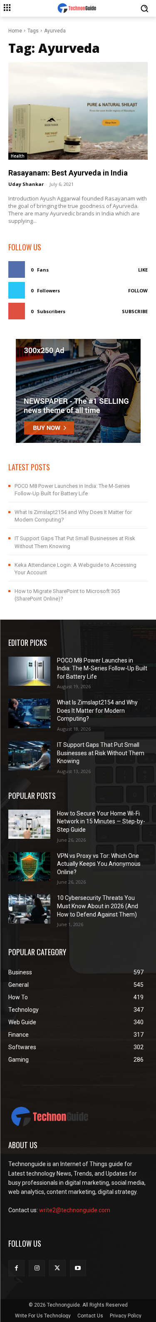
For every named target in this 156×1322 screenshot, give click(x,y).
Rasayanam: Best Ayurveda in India (68, 172)
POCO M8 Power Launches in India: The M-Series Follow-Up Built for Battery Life (102, 668)
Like (143, 270)
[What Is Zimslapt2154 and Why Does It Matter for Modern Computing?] (29, 713)
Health (18, 156)
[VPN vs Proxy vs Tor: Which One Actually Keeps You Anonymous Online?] (29, 866)
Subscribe (135, 311)
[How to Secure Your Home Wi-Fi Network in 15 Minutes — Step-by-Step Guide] (29, 824)
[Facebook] (16, 1268)
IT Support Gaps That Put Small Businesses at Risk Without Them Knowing (100, 752)
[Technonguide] (78, 8)
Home (15, 31)
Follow (138, 290)
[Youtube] (78, 1268)
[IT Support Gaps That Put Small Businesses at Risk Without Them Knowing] (29, 755)
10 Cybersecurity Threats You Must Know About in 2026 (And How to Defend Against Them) (97, 906)
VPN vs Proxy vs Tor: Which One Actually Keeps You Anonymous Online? (99, 864)
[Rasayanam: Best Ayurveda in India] (78, 111)
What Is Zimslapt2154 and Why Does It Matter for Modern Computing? (97, 710)
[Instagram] (37, 1268)
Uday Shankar (26, 184)
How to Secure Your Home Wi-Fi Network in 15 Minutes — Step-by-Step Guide (101, 821)
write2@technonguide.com (74, 1210)
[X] (57, 1268)
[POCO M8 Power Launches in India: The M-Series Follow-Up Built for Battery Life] (29, 671)
